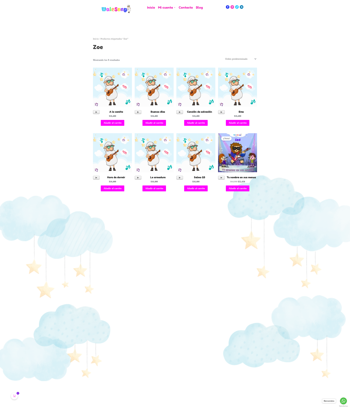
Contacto (186, 7)
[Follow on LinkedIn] (241, 7)
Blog (199, 7)
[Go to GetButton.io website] (343, 406)
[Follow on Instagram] (232, 7)
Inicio (151, 7)
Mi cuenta (165, 7)
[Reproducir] (96, 112)
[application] (96, 112)
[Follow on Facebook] (227, 7)
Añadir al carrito (112, 122)
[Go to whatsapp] (343, 401)
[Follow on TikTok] (237, 7)
